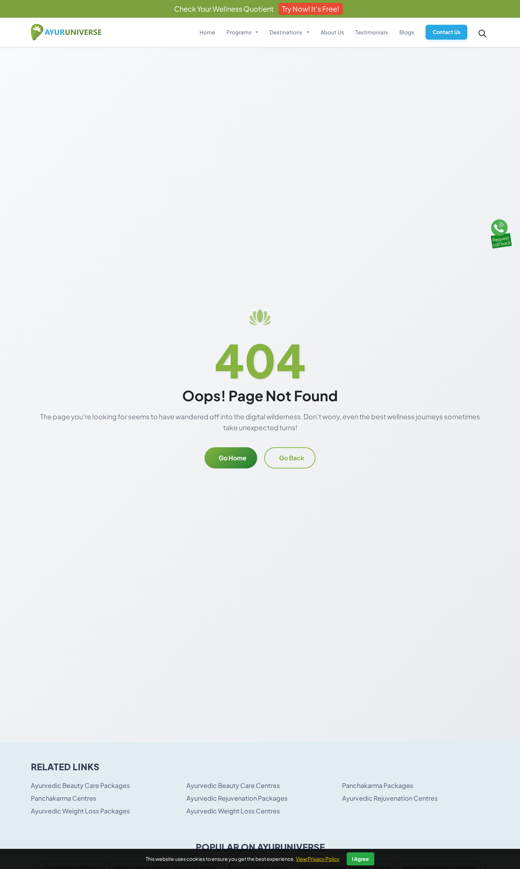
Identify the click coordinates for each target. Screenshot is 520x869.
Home (207, 32)
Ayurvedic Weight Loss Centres (233, 811)
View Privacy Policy (318, 859)
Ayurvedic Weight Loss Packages (80, 811)
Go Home (233, 458)
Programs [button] (239, 32)
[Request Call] (500, 232)
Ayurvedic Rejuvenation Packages (237, 798)
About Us (332, 32)
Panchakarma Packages (377, 785)
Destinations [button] (287, 32)
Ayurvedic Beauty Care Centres (233, 785)
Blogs (406, 32)
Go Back (291, 458)
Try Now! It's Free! (310, 8)
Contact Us (446, 32)
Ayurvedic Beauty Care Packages (80, 785)
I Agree (360, 859)
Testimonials (372, 32)
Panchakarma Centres (63, 798)
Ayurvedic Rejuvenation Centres (390, 798)
